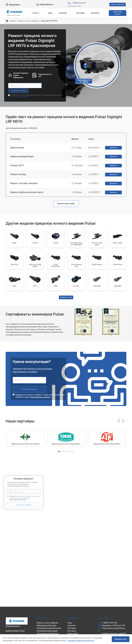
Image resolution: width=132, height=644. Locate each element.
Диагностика (17, 147)
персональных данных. (19, 97)
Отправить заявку (18, 91)
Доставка (80, 13)
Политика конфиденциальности (80, 640)
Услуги (35, 13)
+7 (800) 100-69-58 (78, 3)
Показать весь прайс (66, 204)
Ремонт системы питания (23, 183)
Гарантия (63, 13)
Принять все (120, 639)
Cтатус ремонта (117, 4)
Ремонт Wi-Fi (17, 165)
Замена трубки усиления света (26, 192)
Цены (50, 13)
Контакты (95, 13)
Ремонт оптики (18, 174)
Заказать (113, 147)
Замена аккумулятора (22, 156)
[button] (119, 421)
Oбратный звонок (117, 13)
